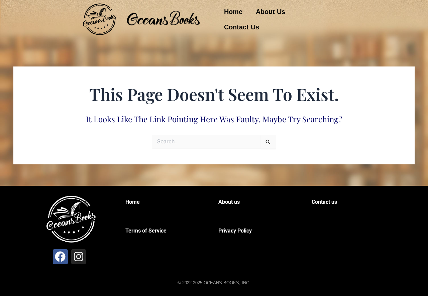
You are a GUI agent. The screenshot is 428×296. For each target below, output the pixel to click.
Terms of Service (146, 231)
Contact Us (241, 27)
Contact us (324, 202)
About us (229, 202)
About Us (270, 11)
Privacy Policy (235, 231)
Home (233, 11)
